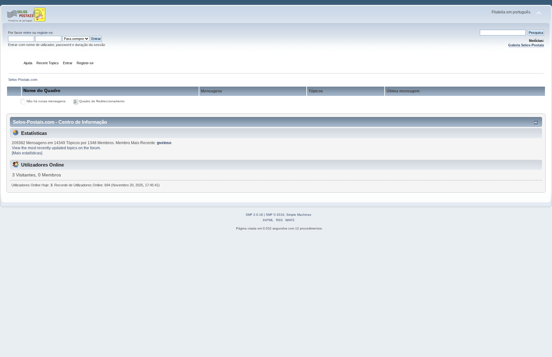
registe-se (45, 33)
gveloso (164, 143)
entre (27, 33)
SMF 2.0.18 (254, 214)
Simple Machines (298, 214)
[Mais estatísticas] (27, 153)
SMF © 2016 (275, 214)
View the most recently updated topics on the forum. (56, 148)
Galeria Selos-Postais (526, 45)
